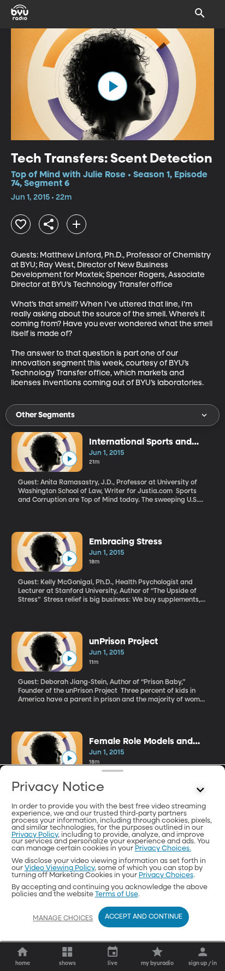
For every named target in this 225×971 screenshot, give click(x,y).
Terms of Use (116, 894)
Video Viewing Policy (59, 868)
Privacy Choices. (163, 848)
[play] (112, 86)
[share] (48, 224)
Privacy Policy (34, 834)
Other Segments (45, 415)
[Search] (200, 13)
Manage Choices (63, 918)
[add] (76, 224)
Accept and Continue (143, 917)
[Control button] (200, 790)
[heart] (21, 224)
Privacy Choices (166, 875)
